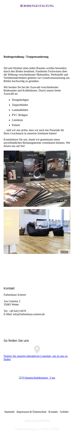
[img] (37, 30)
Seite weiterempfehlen (37, 420)
